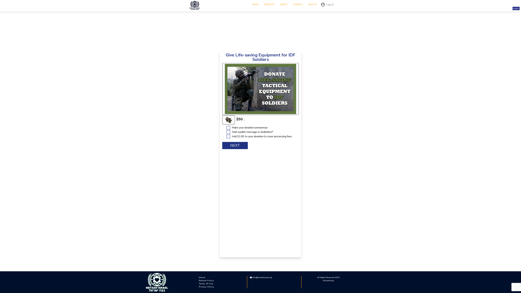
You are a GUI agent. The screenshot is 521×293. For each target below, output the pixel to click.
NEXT (235, 145)
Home (256, 4)
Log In (330, 4)
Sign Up (312, 4)
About (283, 4)
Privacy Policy (206, 286)
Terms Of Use (206, 283)
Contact (298, 4)
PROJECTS (270, 4)
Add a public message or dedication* (252, 132)
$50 (239, 119)
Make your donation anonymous (249, 127)
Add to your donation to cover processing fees (261, 136)
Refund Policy (206, 280)
